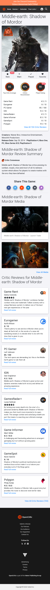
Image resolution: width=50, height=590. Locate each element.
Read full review (10, 310)
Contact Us (25, 534)
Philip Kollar (9, 483)
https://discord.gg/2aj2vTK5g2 (25, 4)
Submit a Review (25, 524)
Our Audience (25, 529)
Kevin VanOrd (9, 457)
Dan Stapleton (10, 376)
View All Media (42, 272)
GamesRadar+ (13, 398)
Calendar (23, 9)
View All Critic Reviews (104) (36, 501)
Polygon (9, 479)
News (9, 9)
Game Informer (13, 430)
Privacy (25, 570)
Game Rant (11, 291)
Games (15, 9)
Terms (25, 567)
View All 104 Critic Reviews (35, 127)
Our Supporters (25, 532)
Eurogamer (11, 320)
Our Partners (25, 526)
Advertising (25, 562)
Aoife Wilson (9, 323)
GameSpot (10, 453)
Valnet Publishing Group (33, 575)
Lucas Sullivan (10, 402)
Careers (25, 564)
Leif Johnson (9, 352)
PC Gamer (10, 349)
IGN (6, 372)
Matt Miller (8, 433)
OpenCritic (12, 575)
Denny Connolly (10, 295)
